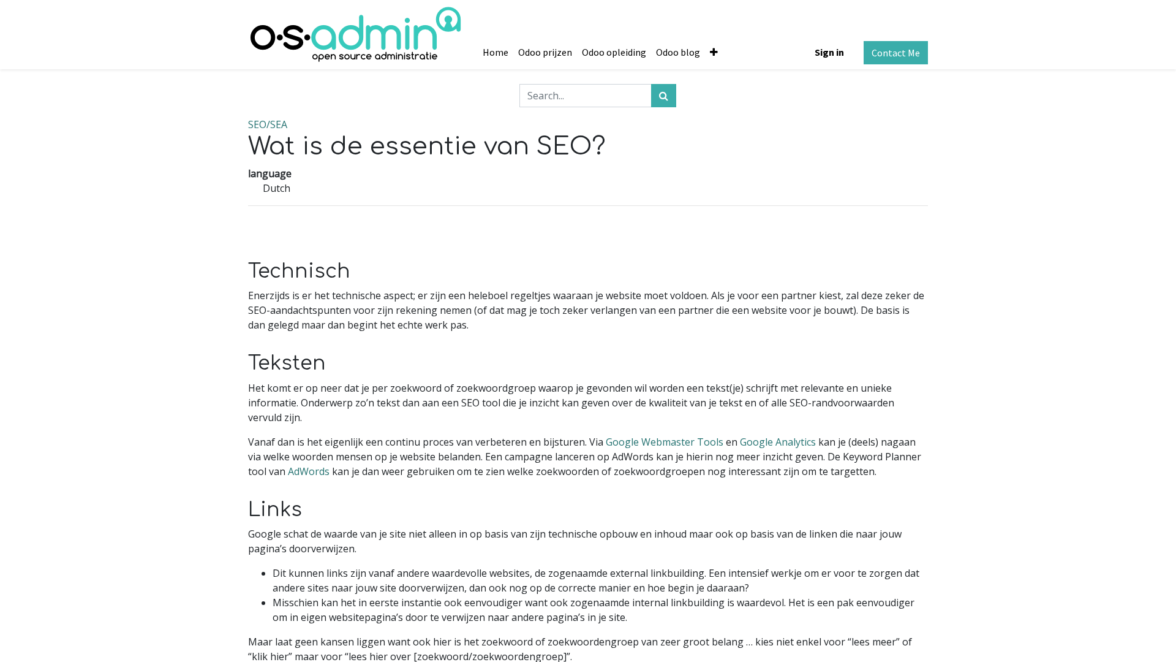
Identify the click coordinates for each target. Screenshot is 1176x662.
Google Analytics (778, 442)
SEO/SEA (267, 124)
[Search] (663, 95)
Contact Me (896, 53)
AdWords (309, 471)
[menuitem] (495, 52)
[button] (714, 52)
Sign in (829, 52)
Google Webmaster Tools (664, 442)
